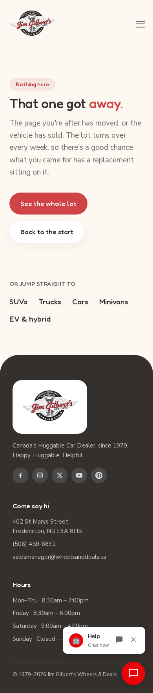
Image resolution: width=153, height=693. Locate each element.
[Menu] (140, 24)
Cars (80, 301)
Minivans (113, 301)
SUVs (18, 301)
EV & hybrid (30, 318)
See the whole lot (48, 203)
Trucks (49, 301)
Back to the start (46, 231)
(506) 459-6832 (34, 544)
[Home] (32, 24)
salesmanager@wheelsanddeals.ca (59, 557)
